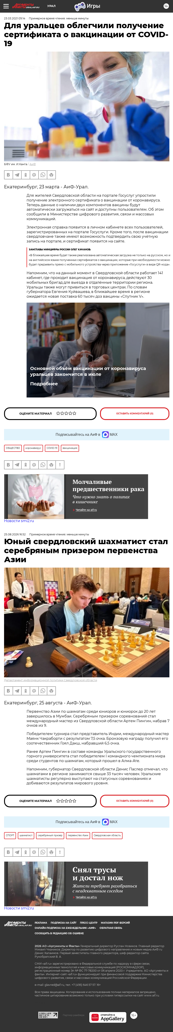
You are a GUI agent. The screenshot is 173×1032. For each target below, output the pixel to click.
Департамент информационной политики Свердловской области (50, 680)
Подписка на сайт (63, 922)
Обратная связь (111, 928)
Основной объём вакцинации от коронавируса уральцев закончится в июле (88, 371)
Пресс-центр (88, 922)
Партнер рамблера (73, 1015)
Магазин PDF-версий (115, 922)
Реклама (41, 922)
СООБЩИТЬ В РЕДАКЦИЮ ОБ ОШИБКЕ (59, 933)
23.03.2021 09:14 (14, 18)
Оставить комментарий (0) (134, 413)
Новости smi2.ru (19, 521)
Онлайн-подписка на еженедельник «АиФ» (65, 928)
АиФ (33, 164)
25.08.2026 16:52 (15, 534)
